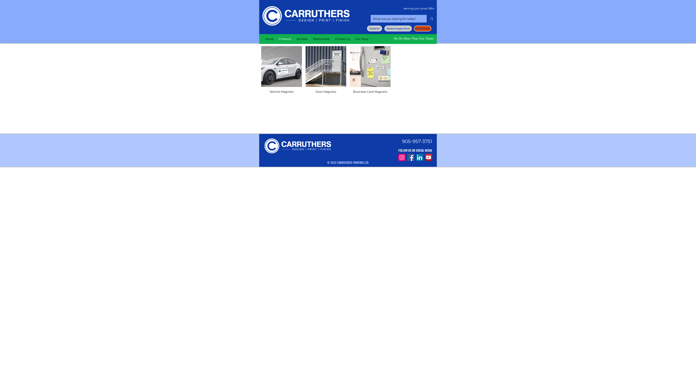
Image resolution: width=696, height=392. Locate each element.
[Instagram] (401, 157)
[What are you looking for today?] (432, 19)
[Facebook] (410, 157)
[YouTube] (428, 157)
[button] (398, 28)
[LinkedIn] (419, 157)
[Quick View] (281, 66)
